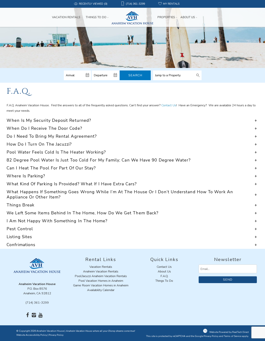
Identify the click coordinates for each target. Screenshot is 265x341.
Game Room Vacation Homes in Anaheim (100, 285)
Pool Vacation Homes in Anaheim (100, 281)
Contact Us (168, 105)
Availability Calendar (100, 290)
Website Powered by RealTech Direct (229, 332)
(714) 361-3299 (37, 303)
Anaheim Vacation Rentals (100, 271)
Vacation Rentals (66, 17)
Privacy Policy (56, 335)
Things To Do (96, 17)
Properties (166, 17)
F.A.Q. (164, 276)
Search (135, 75)
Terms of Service (232, 336)
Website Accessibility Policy (31, 335)
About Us (187, 17)
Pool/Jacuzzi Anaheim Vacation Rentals (101, 276)
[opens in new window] (27, 315)
